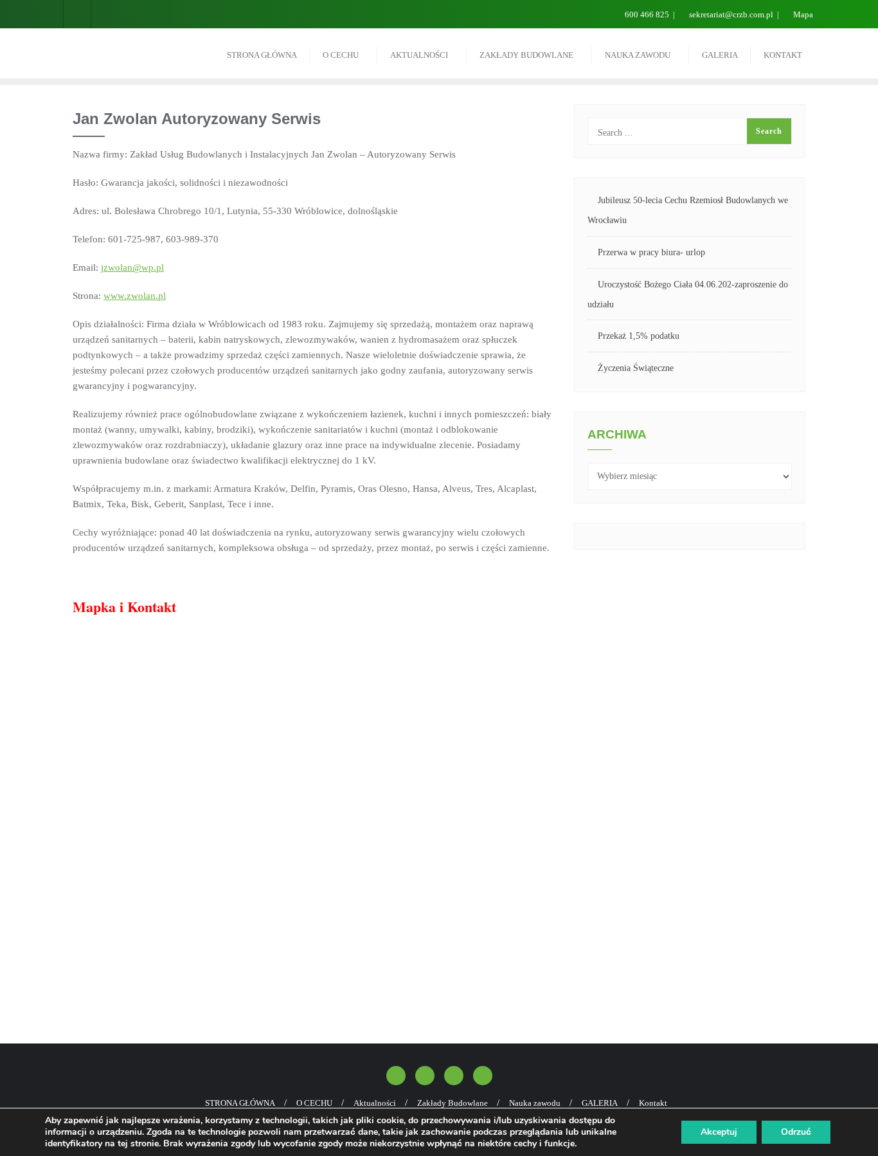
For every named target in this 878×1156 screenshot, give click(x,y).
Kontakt (653, 1103)
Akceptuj (719, 1132)
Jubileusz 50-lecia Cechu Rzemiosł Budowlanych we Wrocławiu (687, 210)
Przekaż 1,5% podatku (638, 336)
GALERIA (600, 1103)
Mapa (802, 14)
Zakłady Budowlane (452, 1103)
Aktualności (375, 1103)
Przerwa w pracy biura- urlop (651, 252)
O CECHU (314, 1103)
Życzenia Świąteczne (636, 368)
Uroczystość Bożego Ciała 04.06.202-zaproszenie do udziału (687, 294)
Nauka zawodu (534, 1103)
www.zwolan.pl (134, 296)
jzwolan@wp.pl (132, 267)
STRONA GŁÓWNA (240, 1103)
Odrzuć (796, 1132)
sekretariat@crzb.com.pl (731, 14)
